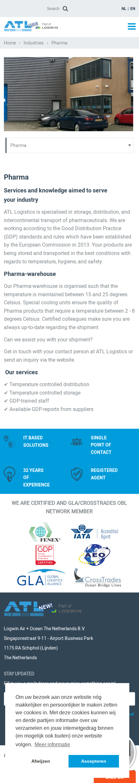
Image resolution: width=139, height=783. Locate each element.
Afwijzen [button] (40, 761)
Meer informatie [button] (52, 744)
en (132, 8)
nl (124, 8)
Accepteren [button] (93, 761)
